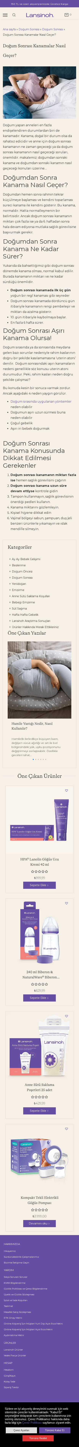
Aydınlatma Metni (14, 1335)
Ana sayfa (9, 29)
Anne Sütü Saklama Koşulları (30, 596)
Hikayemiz (10, 1251)
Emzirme (17, 590)
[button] (33, 759)
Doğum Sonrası (29, 29)
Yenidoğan (18, 584)
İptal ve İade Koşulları (15, 1300)
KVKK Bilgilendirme (14, 1282)
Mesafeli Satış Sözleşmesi (17, 1312)
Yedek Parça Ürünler (15, 1355)
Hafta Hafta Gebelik (24, 614)
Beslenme (18, 565)
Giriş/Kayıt (10, 1375)
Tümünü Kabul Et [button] (54, 1430)
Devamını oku (38, 1223)
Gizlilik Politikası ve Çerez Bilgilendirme (25, 1288)
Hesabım (9, 1369)
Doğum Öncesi (21, 571)
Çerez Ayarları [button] (21, 1430)
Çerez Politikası (32, 1422)
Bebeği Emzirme (23, 602)
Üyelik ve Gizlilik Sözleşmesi (19, 1294)
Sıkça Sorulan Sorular (15, 1276)
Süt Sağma (19, 608)
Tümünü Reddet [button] (38, 1438)
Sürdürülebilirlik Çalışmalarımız (21, 1256)
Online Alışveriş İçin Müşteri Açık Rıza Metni (28, 1329)
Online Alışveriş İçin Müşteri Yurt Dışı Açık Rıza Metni (33, 1323)
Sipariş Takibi (11, 1387)
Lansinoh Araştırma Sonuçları (30, 621)
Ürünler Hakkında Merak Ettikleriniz (35, 627)
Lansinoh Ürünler (13, 1349)
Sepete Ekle (38, 885)
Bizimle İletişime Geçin (16, 1262)
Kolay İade (9, 1381)
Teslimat (8, 1306)
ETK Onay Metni (13, 1317)
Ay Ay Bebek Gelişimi (25, 559)
